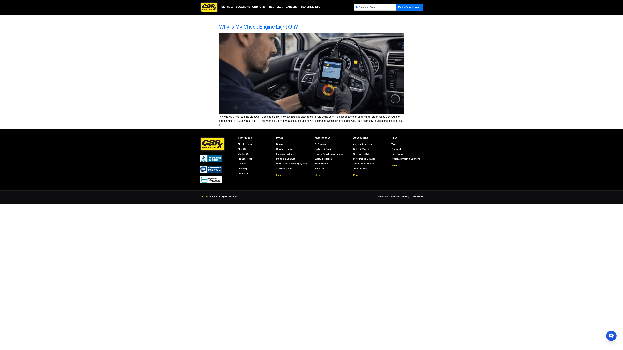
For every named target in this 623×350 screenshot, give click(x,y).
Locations (243, 7)
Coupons (258, 7)
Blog (279, 7)
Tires (270, 7)
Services (227, 7)
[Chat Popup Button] (611, 336)
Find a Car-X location (409, 7)
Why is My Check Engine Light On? (258, 27)
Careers (292, 7)
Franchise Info (310, 7)
